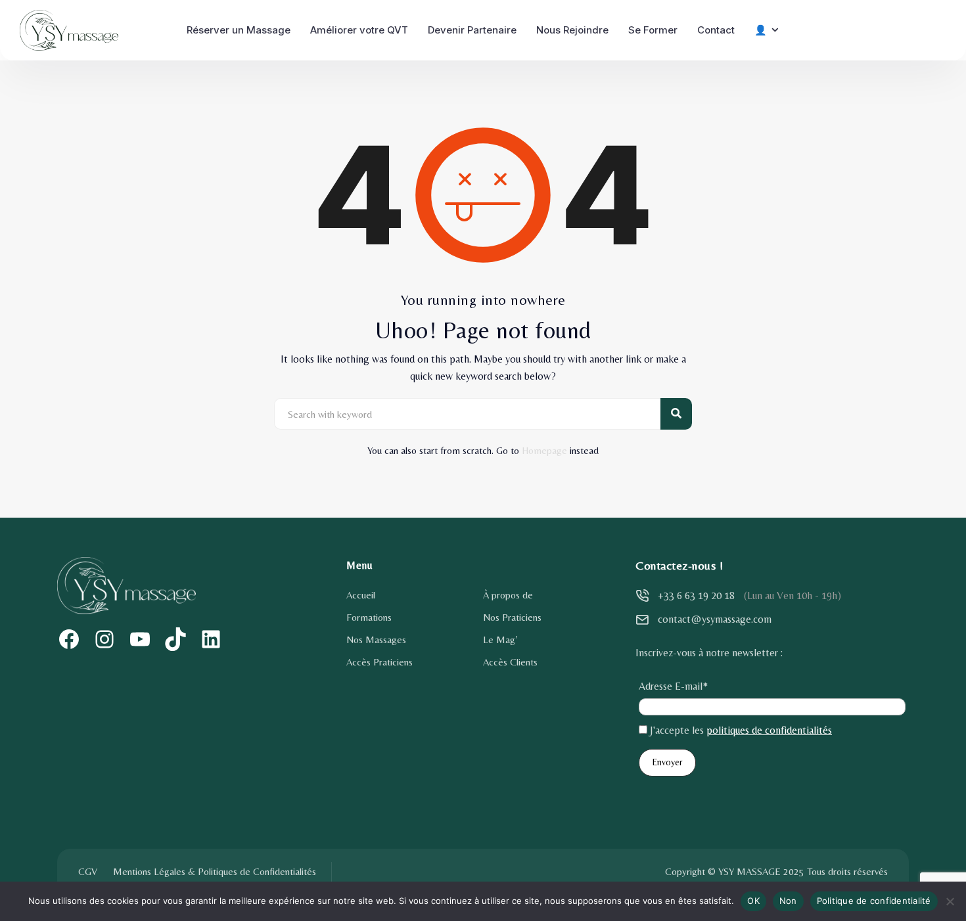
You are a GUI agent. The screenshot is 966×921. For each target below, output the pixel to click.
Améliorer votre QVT (359, 30)
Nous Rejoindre (572, 30)
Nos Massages (376, 639)
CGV (87, 871)
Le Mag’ (500, 639)
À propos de (508, 594)
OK (753, 900)
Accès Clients (510, 661)
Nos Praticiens (512, 617)
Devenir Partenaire (472, 30)
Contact (716, 30)
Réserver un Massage (238, 30)
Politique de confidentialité (874, 900)
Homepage (544, 450)
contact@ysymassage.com (714, 619)
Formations (369, 617)
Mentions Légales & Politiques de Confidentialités (214, 871)
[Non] (949, 901)
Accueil (360, 594)
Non (788, 900)
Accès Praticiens (379, 661)
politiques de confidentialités (769, 730)
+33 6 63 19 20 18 (696, 595)
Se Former (653, 30)
